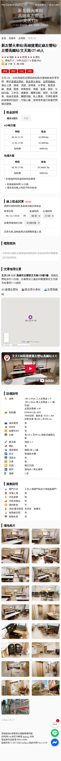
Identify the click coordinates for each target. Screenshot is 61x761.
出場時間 (47, 211)
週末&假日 (12, 118)
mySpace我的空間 (14, 4)
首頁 (3, 38)
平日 (26, 118)
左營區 (21, 38)
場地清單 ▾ (40, 4)
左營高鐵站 (49, 81)
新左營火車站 (33, 81)
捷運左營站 (17, 81)
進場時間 (34, 211)
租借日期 (8, 211)
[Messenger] (55, 742)
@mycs (26, 736)
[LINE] (55, 733)
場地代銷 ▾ (54, 4)
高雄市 (12, 38)
